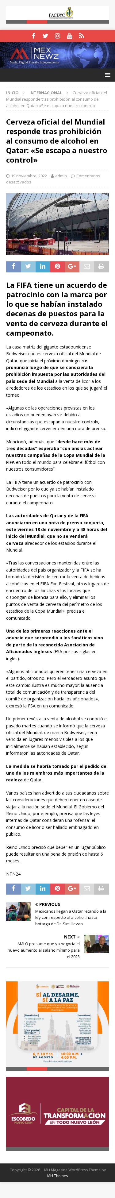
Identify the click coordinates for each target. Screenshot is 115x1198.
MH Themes (57, 1175)
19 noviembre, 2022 (29, 176)
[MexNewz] (57, 65)
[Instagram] (57, 36)
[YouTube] (69, 36)
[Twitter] (45, 36)
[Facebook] (33, 36)
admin (61, 176)
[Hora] (81, 36)
